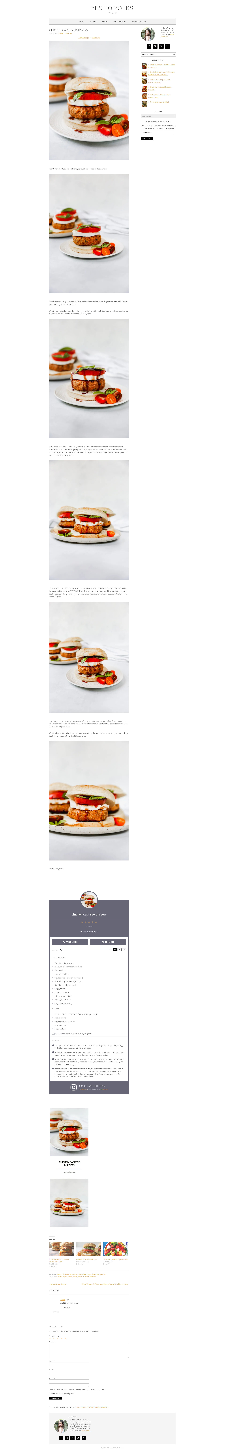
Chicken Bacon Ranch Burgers (86, 1259)
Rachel (62, 1300)
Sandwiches (95, 1274)
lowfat (80, 1276)
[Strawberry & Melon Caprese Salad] (115, 1249)
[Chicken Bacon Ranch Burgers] (88, 1249)
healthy (75, 1276)
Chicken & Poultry (67, 1274)
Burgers (59, 1274)
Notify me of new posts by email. (63, 1394)
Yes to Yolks (112, 8)
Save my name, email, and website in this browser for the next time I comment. (77, 1389)
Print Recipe (96, 37)
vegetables (93, 1276)
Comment (52, 1342)
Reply (56, 1312)
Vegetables (102, 1274)
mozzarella (85, 1276)
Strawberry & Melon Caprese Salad (115, 1259)
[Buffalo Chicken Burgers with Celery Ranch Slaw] (61, 1249)
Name (51, 1361)
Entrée (75, 1274)
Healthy (80, 1274)
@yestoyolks (83, 1089)
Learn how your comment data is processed (91, 1407)
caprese (65, 1276)
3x (124, 950)
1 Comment (68, 33)
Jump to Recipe (83, 37)
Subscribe (147, 138)
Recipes (89, 1274)
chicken (70, 1276)
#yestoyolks (105, 1089)
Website (52, 1378)
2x (119, 950)
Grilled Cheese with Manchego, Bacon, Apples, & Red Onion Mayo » (105, 1284)
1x (115, 950)
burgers (60, 1276)
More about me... (167, 35)
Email (51, 1369)
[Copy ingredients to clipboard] (61, 949)
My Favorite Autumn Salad (159, 102)
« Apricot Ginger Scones (57, 1284)
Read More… (86, 1430)
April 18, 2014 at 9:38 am (69, 1303)
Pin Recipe (109, 942)
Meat (84, 1274)
